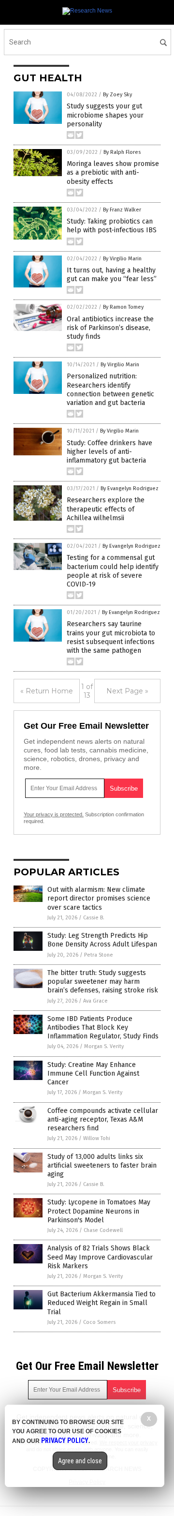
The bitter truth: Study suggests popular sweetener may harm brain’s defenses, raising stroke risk (102, 981)
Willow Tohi (96, 1138)
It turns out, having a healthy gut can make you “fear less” (112, 274)
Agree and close (80, 1461)
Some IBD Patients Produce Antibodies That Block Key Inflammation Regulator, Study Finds (103, 1027)
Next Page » (127, 691)
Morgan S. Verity (104, 1046)
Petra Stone (98, 955)
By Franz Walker (122, 210)
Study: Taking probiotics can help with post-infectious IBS (112, 225)
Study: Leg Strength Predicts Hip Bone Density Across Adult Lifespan (102, 939)
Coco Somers (99, 1322)
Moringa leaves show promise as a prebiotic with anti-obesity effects (113, 172)
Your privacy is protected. (54, 814)
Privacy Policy (64, 1440)
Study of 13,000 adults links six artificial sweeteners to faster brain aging (102, 1165)
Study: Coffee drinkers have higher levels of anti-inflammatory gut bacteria (109, 452)
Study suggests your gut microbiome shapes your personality (105, 115)
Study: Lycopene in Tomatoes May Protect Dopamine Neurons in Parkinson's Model (98, 1211)
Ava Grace (95, 1001)
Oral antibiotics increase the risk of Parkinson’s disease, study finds (110, 328)
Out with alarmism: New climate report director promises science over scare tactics (98, 898)
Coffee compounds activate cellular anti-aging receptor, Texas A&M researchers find (102, 1119)
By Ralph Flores (122, 152)
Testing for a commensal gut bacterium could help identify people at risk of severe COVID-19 (113, 571)
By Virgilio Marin (122, 258)
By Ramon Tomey (123, 307)
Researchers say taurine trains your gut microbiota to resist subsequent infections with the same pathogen (111, 637)
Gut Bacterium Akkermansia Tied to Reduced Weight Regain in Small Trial (101, 1303)
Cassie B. (93, 918)
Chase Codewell (103, 1230)
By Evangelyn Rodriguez (130, 488)
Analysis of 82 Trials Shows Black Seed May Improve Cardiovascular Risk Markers (100, 1257)
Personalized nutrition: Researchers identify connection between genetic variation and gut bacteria (110, 389)
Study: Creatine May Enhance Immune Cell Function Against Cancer (93, 1073)
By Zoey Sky (117, 94)
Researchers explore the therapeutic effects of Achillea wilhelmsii (106, 509)
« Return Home (46, 691)
